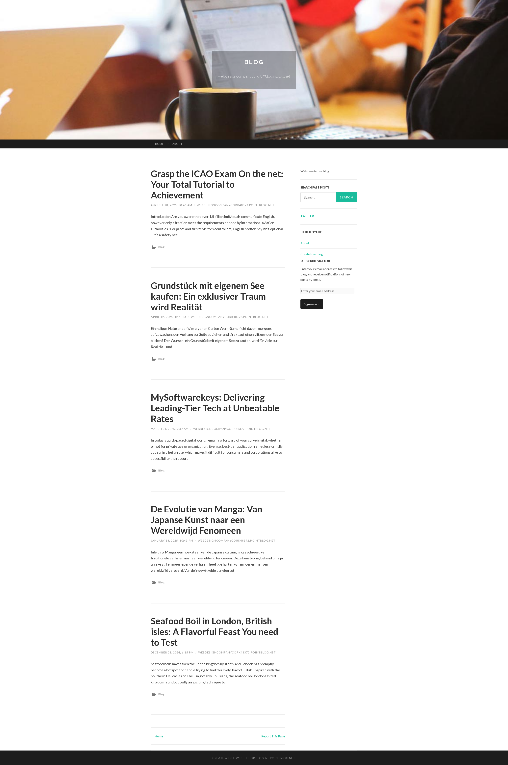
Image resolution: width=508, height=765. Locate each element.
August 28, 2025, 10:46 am (171, 205)
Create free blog (311, 254)
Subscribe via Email (315, 261)
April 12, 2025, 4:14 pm (168, 317)
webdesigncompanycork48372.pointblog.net (235, 205)
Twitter (307, 216)
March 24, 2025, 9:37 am (170, 428)
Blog (254, 62)
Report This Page (273, 736)
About (177, 143)
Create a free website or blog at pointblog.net (253, 758)
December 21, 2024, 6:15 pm (172, 652)
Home (159, 143)
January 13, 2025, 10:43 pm (172, 540)
